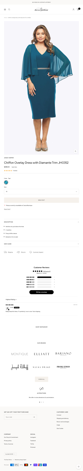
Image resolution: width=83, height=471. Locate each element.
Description (8, 222)
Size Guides (60, 428)
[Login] (73, 9)
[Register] (34, 417)
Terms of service (8, 444)
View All (41, 379)
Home (5, 17)
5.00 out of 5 (46, 271)
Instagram (33, 437)
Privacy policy (7, 440)
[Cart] (78, 9)
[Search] (9, 9)
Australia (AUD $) (9, 454)
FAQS (58, 425)
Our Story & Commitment (11, 437)
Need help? (7, 209)
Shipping (10, 252)
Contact (59, 415)
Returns (23, 252)
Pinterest (33, 447)
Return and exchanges (63, 421)
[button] (31, 277)
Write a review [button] (41, 292)
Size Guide (7, 244)
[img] (9, 305)
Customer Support (38, 252)
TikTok (32, 444)
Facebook (33, 440)
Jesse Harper (9, 158)
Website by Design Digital (20, 459)
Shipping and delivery (63, 418)
